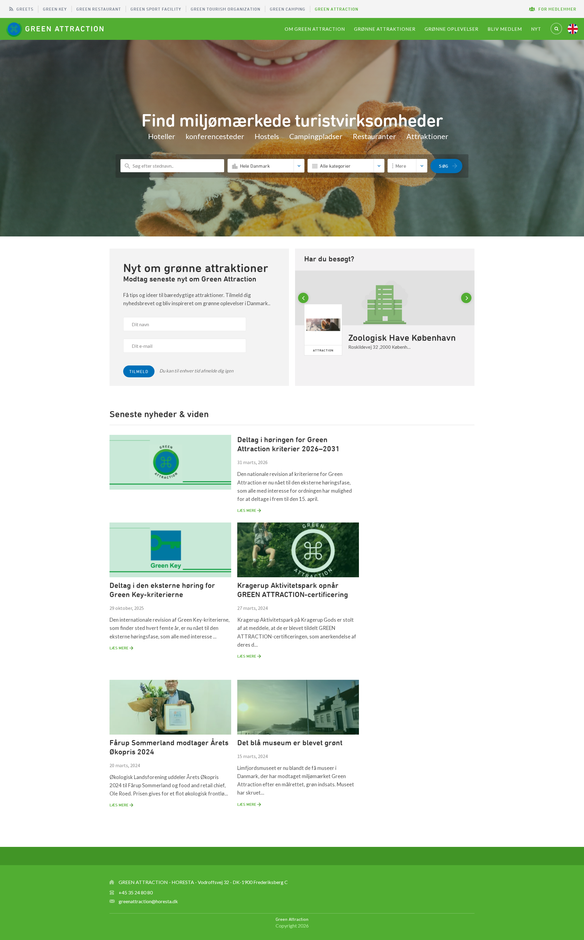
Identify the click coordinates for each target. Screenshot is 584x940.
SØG (444, 166)
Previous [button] (304, 298)
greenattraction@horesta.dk (148, 901)
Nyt (536, 29)
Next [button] (467, 298)
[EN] (573, 29)
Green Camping (287, 9)
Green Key (55, 9)
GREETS (24, 9)
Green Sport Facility (155, 9)
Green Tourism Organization (225, 9)
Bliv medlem (505, 29)
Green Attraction (336, 9)
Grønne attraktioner (384, 29)
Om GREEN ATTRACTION (315, 29)
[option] (384, 324)
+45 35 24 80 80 (136, 892)
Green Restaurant (98, 9)
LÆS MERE (246, 510)
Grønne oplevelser (451, 29)
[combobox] (266, 166)
